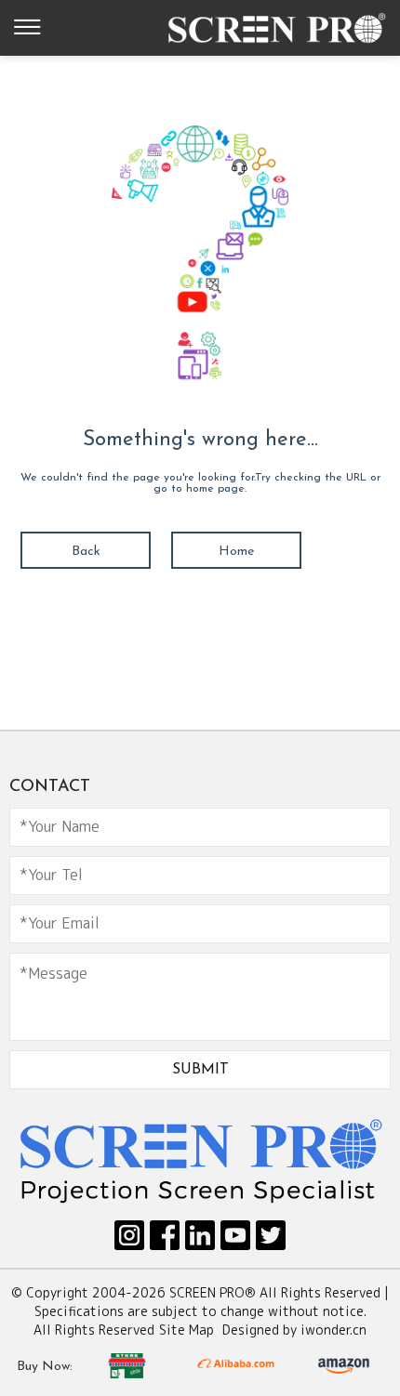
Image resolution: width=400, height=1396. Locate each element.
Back (86, 552)
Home (236, 552)
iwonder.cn (333, 1329)
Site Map (186, 1329)
